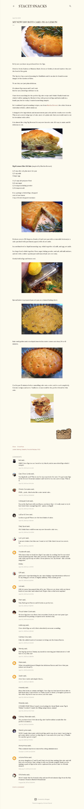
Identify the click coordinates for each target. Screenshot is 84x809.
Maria (21, 662)
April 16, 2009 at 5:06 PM (26, 724)
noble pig (22, 625)
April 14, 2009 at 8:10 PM (26, 670)
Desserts (24, 449)
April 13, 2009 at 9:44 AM (26, 468)
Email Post (20, 446)
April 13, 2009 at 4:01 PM (26, 567)
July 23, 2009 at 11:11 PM (26, 740)
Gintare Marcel (47, 803)
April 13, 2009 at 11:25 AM (26, 520)
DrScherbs (22, 775)
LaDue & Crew (24, 514)
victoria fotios (23, 757)
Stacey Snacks (33, 6)
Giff (20, 573)
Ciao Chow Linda (25, 474)
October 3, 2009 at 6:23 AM (27, 751)
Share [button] (14, 446)
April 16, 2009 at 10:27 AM (26, 711)
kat (20, 460)
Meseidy (22, 703)
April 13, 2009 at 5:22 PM (26, 580)
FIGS (38, 449)
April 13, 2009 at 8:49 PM (26, 619)
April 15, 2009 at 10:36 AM (26, 697)
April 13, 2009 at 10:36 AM (26, 495)
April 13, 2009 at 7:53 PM (26, 606)
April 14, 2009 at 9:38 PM (26, 682)
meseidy (22, 688)
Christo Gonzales (25, 489)
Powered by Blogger (44, 799)
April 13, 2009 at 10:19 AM (26, 483)
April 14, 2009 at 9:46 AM (26, 643)
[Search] (70, 6)
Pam (20, 600)
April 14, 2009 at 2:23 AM (26, 631)
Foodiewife (23, 552)
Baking (19, 449)
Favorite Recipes (32, 449)
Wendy (21, 649)
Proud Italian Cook (25, 611)
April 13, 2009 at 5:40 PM (26, 594)
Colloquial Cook (24, 501)
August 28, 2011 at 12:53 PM (27, 782)
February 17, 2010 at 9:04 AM (27, 769)
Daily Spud (22, 526)
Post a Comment (18, 787)
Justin (21, 676)
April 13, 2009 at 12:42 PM (26, 532)
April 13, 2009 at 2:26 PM (26, 546)
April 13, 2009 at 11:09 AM (26, 509)
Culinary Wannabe (25, 717)
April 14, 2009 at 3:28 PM (26, 656)
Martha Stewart (52, 105)
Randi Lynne (23, 730)
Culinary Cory (23, 637)
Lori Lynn (22, 538)
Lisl (20, 586)
